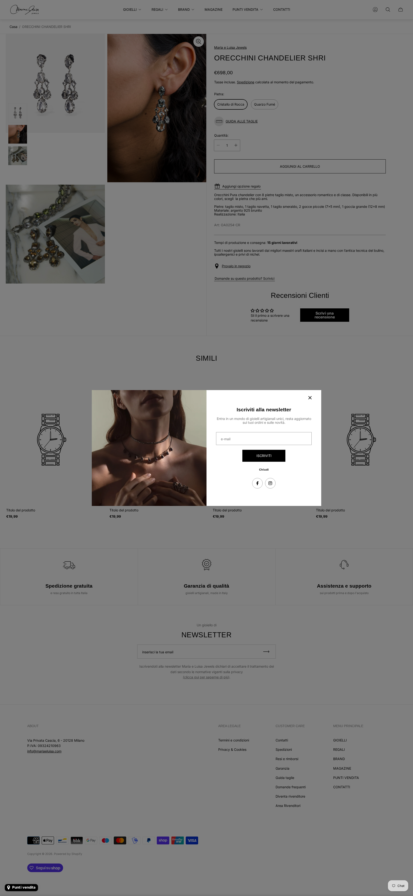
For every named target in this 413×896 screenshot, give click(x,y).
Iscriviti (264, 456)
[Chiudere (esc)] (310, 397)
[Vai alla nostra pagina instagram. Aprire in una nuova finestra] (270, 483)
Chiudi (264, 469)
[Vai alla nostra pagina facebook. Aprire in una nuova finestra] (257, 483)
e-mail (225, 439)
